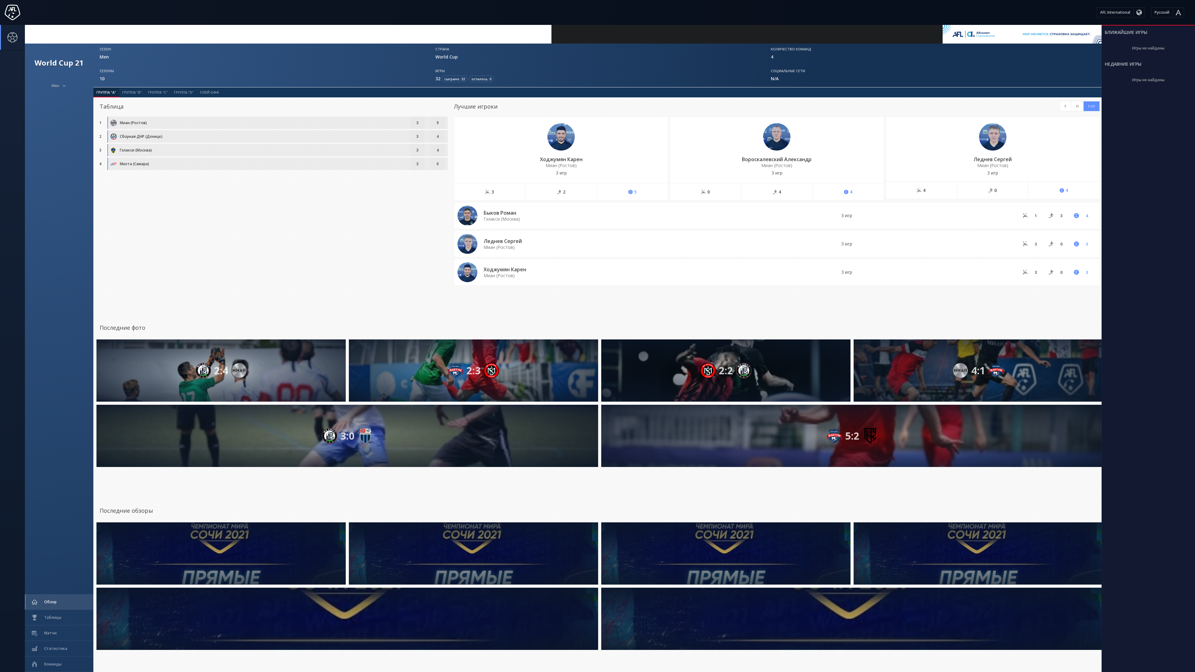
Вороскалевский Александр (777, 159)
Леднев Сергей (992, 159)
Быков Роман (500, 212)
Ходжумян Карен (561, 159)
